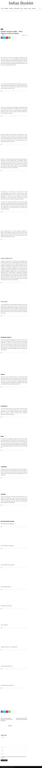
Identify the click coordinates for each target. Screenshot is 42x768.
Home (2, 8)
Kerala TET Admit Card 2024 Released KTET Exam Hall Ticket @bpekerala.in (7, 719)
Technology (34, 8)
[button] (40, 8)
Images (30, 8)
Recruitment (6, 8)
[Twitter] (4, 38)
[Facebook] (2, 38)
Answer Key (11, 8)
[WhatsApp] (9, 38)
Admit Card (26, 8)
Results (21, 8)
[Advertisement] (14, 20)
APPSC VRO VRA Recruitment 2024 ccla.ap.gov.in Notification (21, 719)
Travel (5, 11)
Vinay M (3, 35)
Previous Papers (16, 8)
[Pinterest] (7, 38)
